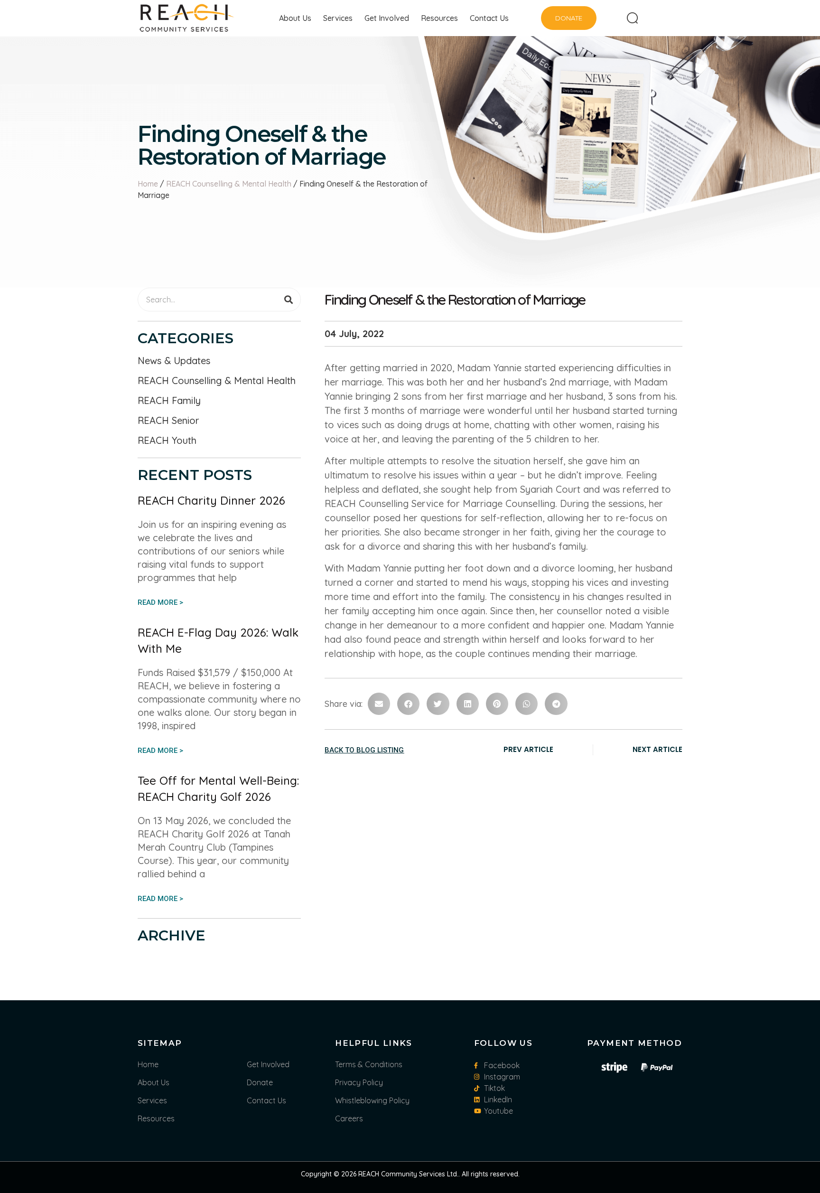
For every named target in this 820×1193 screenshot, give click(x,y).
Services (338, 18)
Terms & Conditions (368, 1064)
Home (148, 183)
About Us (295, 18)
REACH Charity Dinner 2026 (211, 500)
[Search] (288, 299)
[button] (379, 704)
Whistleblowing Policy (372, 1100)
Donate (260, 1082)
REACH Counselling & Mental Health (228, 183)
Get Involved (386, 18)
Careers (349, 1118)
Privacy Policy (359, 1082)
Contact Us (489, 18)
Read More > (160, 602)
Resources (439, 18)
